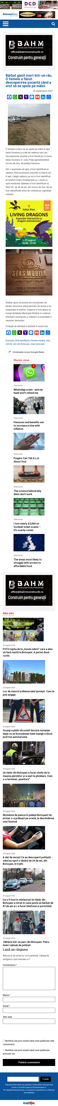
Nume (7, 995)
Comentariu (10, 965)
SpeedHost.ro (41, 1090)
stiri (48, 340)
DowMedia (30, 1093)
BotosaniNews (22, 340)
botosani (10, 340)
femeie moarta (38, 340)
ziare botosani (38, 344)
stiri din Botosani (21, 344)
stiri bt (9, 344)
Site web (7, 1017)
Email (6, 1006)
